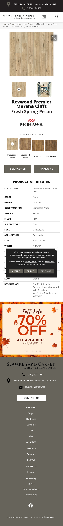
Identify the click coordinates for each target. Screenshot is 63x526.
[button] (31, 398)
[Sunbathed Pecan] (25, 143)
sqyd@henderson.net (35, 386)
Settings (46, 271)
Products (31, 24)
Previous (4, 87)
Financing (46, 168)
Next (58, 87)
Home (5, 24)
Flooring (13, 24)
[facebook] (30, 505)
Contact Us (18, 168)
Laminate (22, 24)
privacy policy (30, 261)
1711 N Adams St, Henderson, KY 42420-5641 (34, 4)
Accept (16, 271)
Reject (30, 271)
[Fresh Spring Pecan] (12, 143)
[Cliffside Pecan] (51, 145)
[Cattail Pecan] (38, 145)
